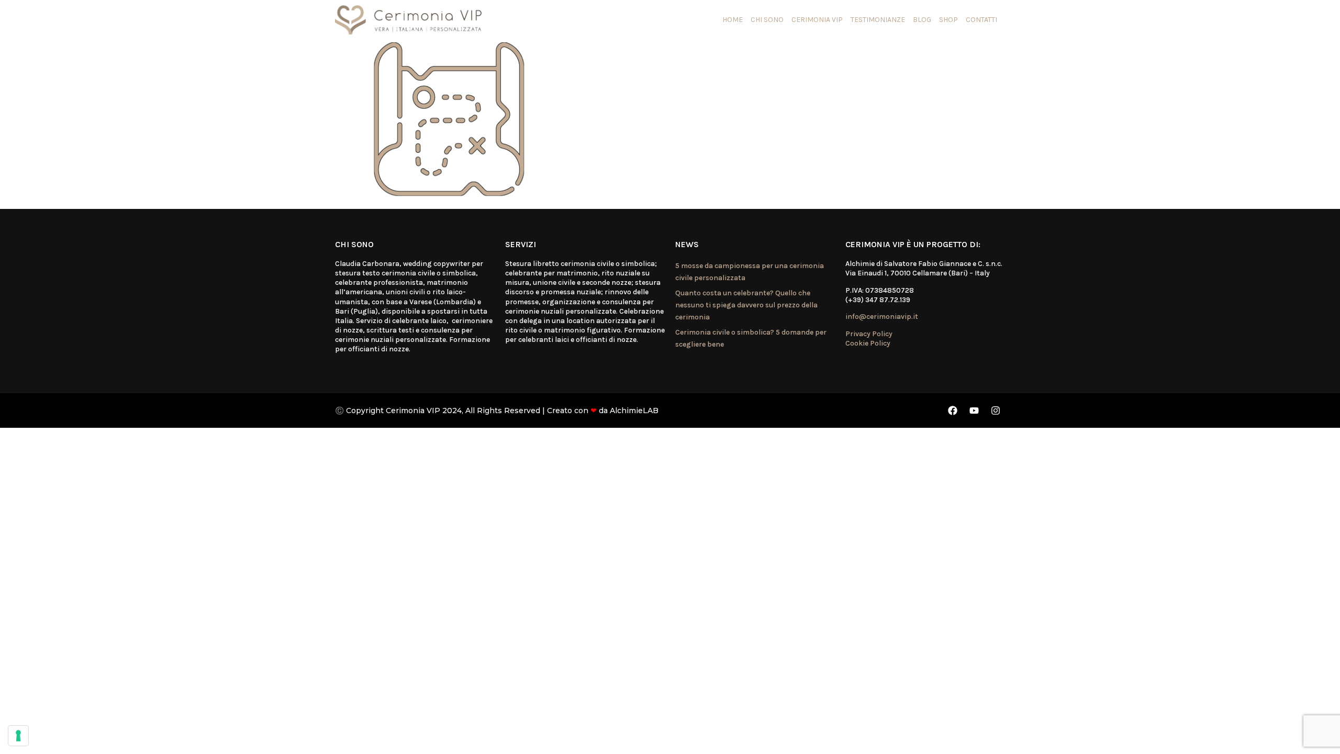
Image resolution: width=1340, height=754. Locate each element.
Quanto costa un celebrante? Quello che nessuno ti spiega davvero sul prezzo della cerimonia (746, 305)
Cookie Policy (867, 343)
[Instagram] (995, 410)
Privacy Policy (868, 333)
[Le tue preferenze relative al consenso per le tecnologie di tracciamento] (18, 736)
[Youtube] (974, 410)
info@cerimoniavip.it (881, 316)
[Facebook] (952, 410)
